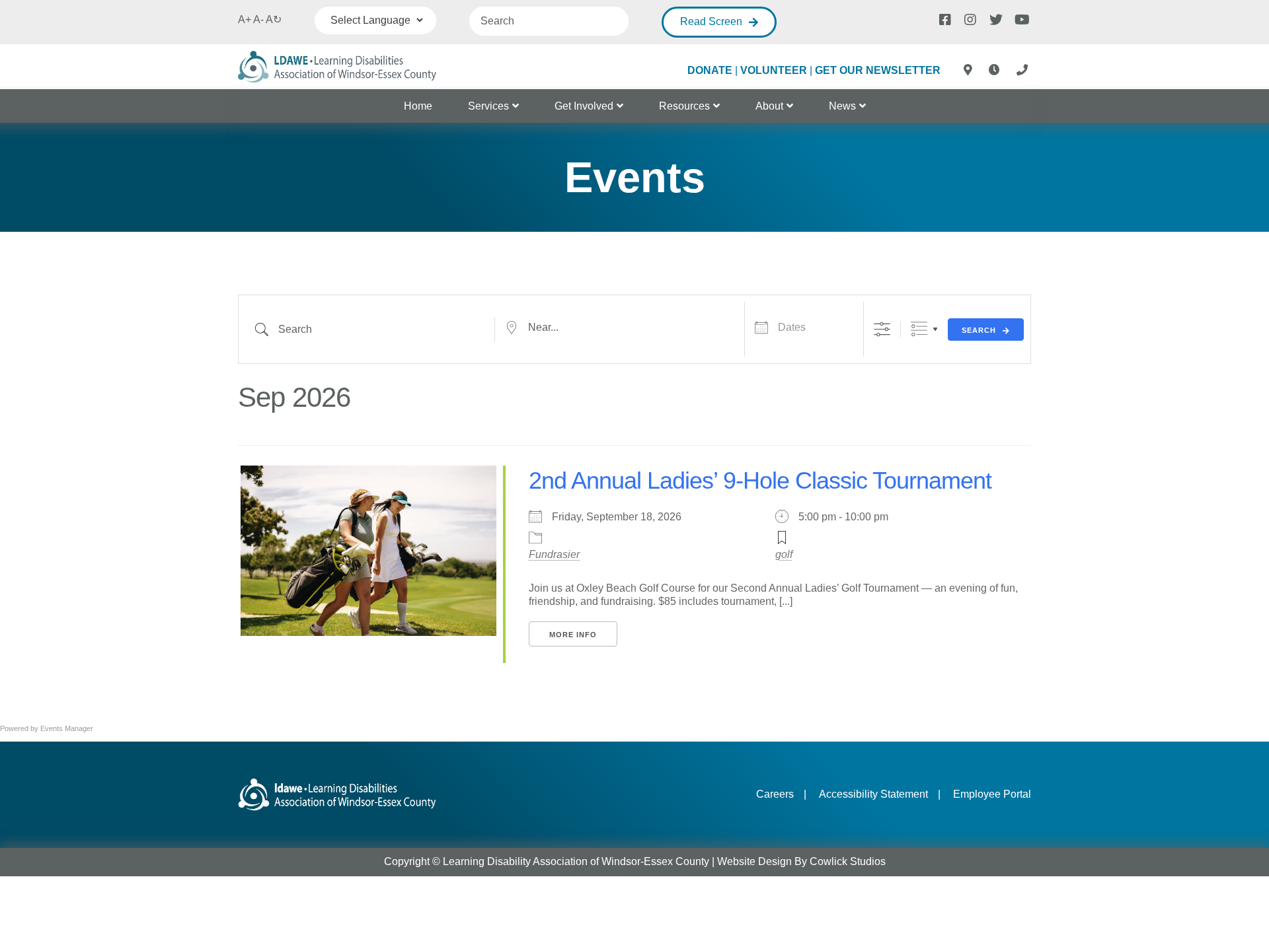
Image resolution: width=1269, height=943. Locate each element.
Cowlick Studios (848, 861)
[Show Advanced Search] (882, 329)
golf (783, 554)
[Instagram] (969, 18)
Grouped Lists (919, 329)
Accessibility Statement (873, 794)
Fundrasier (554, 554)
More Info (573, 635)
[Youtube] (1019, 18)
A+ (244, 19)
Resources (684, 106)
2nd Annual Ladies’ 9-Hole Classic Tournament (760, 480)
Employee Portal (992, 794)
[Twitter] (994, 18)
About (769, 106)
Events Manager (66, 728)
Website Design (754, 861)
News (842, 106)
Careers (775, 794)
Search (979, 330)
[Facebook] (944, 18)
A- (258, 19)
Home (418, 106)
